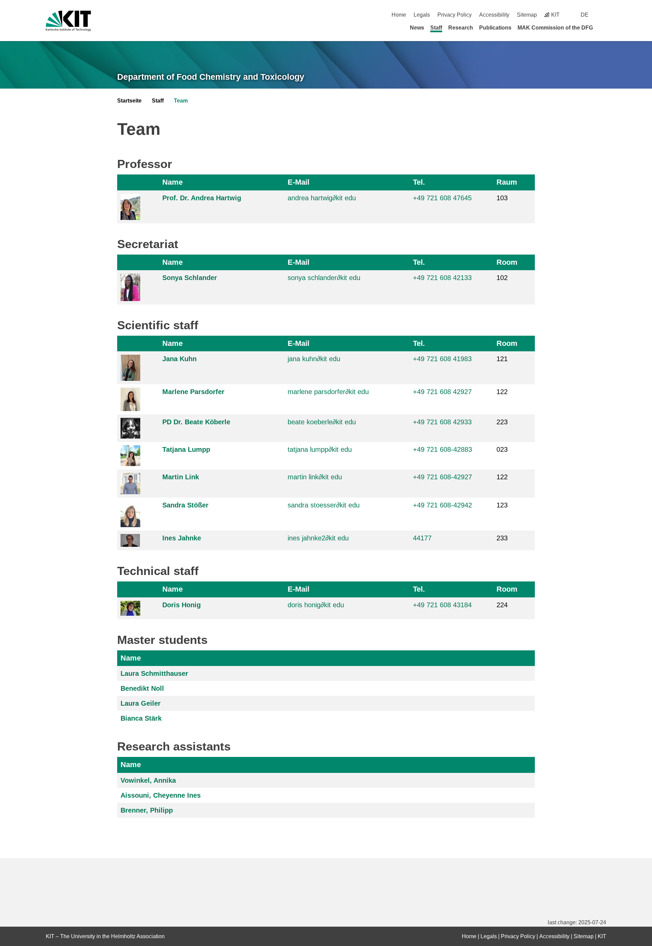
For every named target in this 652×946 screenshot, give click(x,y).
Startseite (129, 101)
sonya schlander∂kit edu (324, 277)
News (417, 28)
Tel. (419, 182)
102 (502, 277)
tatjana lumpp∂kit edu (320, 449)
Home (399, 15)
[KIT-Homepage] (68, 21)
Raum (506, 182)
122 (502, 391)
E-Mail (298, 182)
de (584, 15)
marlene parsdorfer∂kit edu (328, 391)
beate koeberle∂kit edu (322, 422)
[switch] (603, 15)
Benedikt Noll (142, 688)
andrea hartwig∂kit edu (322, 198)
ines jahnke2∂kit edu (318, 538)
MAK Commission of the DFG (555, 28)
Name (172, 182)
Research (460, 28)
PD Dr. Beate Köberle (196, 422)
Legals (422, 15)
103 (502, 198)
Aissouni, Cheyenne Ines (161, 795)
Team (181, 101)
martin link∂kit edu (315, 477)
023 (502, 449)
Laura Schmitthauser (154, 673)
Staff (436, 28)
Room (507, 262)
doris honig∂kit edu (316, 605)
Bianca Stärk (141, 718)
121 (502, 359)
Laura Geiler (141, 703)
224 (502, 605)
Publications (495, 28)
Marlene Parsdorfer (193, 391)
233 (502, 538)
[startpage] (603, 27)
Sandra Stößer (185, 505)
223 (502, 422)
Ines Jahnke (181, 538)
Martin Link (180, 477)
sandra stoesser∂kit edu (324, 505)
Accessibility (494, 15)
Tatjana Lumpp (186, 449)
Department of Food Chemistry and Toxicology (210, 76)
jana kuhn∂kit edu (314, 359)
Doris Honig (181, 605)
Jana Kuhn (179, 359)
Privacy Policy (454, 15)
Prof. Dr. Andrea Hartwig (201, 198)
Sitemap (527, 15)
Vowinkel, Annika (148, 780)
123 (502, 505)
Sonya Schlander (189, 277)
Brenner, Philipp (147, 810)
